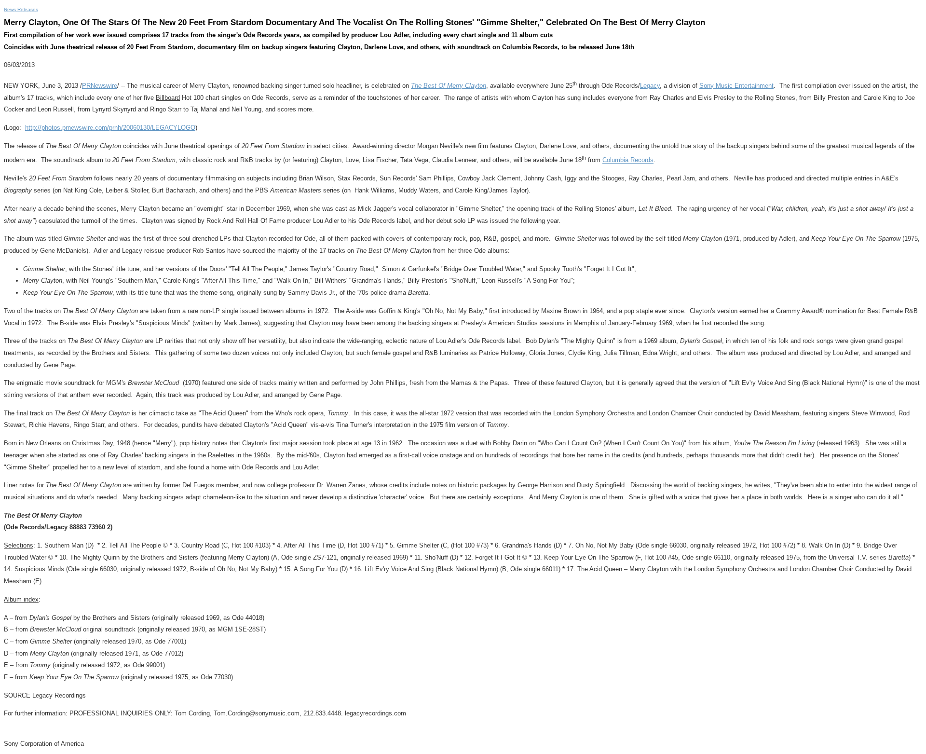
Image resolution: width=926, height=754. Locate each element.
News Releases (21, 9)
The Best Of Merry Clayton (448, 85)
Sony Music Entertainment (736, 85)
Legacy (650, 85)
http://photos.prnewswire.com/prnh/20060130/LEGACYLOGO (110, 127)
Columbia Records (628, 160)
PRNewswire (99, 85)
